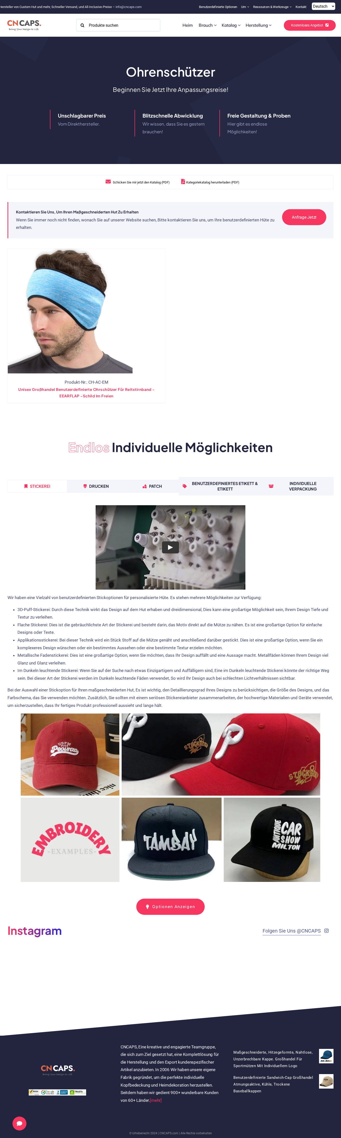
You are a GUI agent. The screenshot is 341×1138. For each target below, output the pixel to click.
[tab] (37, 486)
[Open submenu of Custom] (215, 25)
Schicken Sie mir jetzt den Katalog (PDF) (141, 182)
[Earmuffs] (70, 311)
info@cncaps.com (129, 7)
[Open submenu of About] (248, 7)
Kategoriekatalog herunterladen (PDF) (212, 182)
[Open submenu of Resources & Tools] (291, 7)
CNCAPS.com (169, 1133)
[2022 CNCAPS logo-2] (23, 18)
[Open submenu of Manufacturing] (270, 25)
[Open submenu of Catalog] (239, 25)
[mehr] (156, 1100)
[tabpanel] (170, 695)
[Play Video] (170, 547)
